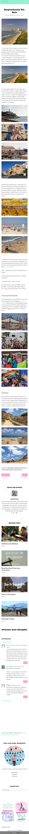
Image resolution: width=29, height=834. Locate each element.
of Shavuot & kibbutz (9, 544)
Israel (22, 15)
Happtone (19, 830)
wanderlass (11, 15)
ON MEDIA (14, 774)
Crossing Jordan (7, 619)
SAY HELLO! (14, 776)
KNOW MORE (14, 772)
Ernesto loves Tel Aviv (13, 645)
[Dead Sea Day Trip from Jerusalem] (14, 558)
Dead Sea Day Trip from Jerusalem (10, 569)
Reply (25, 662)
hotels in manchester (9, 267)
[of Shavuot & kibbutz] (14, 534)
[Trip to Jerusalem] (14, 584)
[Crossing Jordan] (14, 609)
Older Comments (6, 642)
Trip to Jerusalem (8, 594)
